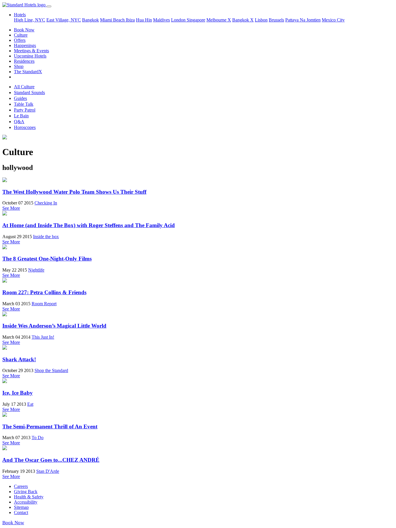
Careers (21, 486)
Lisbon (261, 19)
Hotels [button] (20, 14)
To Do (37, 437)
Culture (21, 35)
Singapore (196, 19)
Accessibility (25, 502)
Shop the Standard (51, 370)
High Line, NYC (29, 19)
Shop (18, 66)
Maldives (161, 19)
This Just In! (43, 337)
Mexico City (333, 19)
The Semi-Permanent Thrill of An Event (49, 426)
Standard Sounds (29, 92)
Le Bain (21, 115)
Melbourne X (218, 19)
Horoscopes (25, 127)
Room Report (44, 303)
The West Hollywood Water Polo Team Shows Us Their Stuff (74, 192)
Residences (24, 61)
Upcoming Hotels (30, 55)
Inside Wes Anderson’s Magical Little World (54, 326)
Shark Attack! (19, 359)
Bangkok (90, 19)
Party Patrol (24, 109)
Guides (20, 98)
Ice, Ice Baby (17, 393)
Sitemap (21, 507)
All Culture (24, 86)
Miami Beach (113, 19)
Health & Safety (28, 496)
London (179, 19)
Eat (30, 404)
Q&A (19, 121)
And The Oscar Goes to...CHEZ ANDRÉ (50, 460)
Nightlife (36, 269)
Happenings (25, 45)
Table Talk (23, 104)
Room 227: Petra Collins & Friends (44, 292)
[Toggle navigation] (49, 6)
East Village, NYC (63, 19)
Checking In (45, 202)
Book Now (24, 29)
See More (11, 208)
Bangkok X (243, 19)
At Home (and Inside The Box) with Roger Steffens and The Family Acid (88, 225)
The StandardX (28, 71)
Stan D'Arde (47, 471)
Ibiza (130, 19)
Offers (20, 40)
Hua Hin (144, 19)
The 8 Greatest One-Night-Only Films (47, 259)
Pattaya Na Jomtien (303, 19)
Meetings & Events (31, 50)
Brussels (276, 19)
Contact (21, 512)
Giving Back (25, 491)
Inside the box (46, 236)
